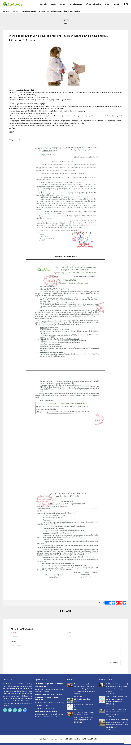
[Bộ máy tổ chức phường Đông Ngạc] (70, 707)
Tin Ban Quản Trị (106, 680)
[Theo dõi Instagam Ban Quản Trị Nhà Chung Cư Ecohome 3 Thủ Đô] (15, 710)
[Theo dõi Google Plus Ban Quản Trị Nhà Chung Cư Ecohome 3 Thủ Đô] (10, 710)
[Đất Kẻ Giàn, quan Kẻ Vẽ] (70, 700)
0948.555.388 (49, 708)
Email (69, 633)
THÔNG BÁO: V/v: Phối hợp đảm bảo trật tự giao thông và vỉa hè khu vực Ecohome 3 (116, 712)
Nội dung (14, 641)
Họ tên (13, 633)
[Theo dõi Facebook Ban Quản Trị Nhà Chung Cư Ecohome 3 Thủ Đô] (5, 710)
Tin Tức (70, 680)
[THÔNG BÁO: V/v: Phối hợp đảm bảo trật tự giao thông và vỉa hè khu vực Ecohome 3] (102, 711)
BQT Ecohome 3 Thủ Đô (89, 739)
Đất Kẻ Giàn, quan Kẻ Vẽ (82, 699)
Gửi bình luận (114, 662)
